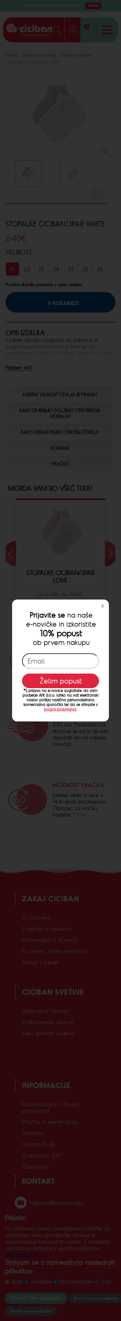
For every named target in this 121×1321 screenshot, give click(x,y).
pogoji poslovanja (60, 709)
